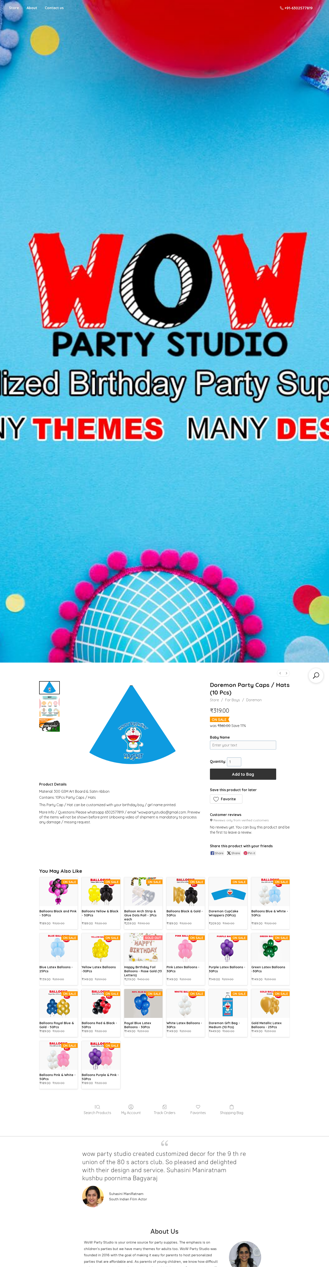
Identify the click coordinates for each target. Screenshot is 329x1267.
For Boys (232, 700)
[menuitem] (280, 673)
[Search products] (316, 676)
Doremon (254, 700)
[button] (226, 799)
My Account (131, 1112)
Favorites (198, 1112)
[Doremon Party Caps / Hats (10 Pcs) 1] (49, 706)
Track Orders (164, 1112)
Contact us (54, 8)
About (32, 8)
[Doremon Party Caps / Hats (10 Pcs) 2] (49, 725)
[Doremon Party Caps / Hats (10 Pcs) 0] (49, 687)
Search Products (97, 1112)
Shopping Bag (231, 1112)
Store (14, 8)
